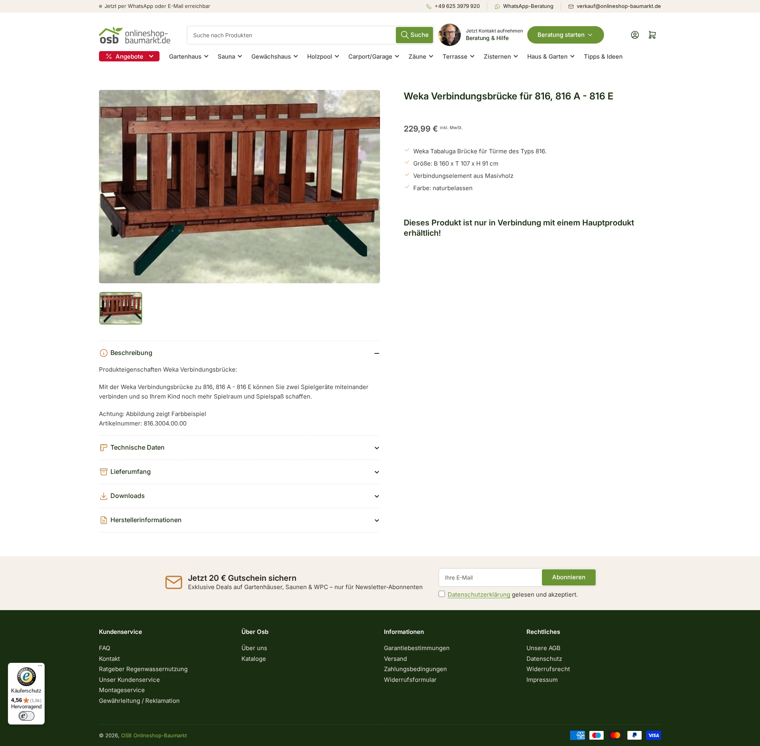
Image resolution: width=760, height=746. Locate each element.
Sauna (226, 56)
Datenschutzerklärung (479, 594)
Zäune (417, 56)
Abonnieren (568, 577)
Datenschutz (544, 658)
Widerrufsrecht (548, 669)
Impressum (542, 679)
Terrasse (455, 56)
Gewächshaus (271, 56)
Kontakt (109, 658)
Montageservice (122, 690)
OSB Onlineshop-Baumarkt (154, 735)
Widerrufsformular (410, 679)
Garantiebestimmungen (417, 648)
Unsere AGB (543, 648)
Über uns (254, 648)
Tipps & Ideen (603, 56)
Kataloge (253, 658)
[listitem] (456, 6)
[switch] (26, 716)
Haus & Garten (547, 56)
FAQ (104, 648)
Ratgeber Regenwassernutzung (143, 669)
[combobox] (310, 35)
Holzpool (319, 56)
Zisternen (497, 56)
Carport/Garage (370, 56)
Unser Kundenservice (129, 679)
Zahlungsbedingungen (415, 669)
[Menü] (40, 667)
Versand (395, 658)
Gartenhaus (185, 56)
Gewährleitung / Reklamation (139, 700)
